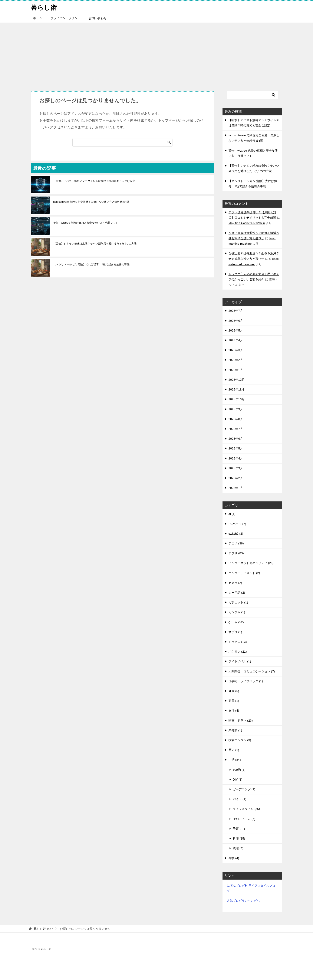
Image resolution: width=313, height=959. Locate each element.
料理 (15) (239, 838)
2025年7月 (235, 429)
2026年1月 (235, 370)
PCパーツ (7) (237, 523)
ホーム (37, 18)
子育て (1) (239, 828)
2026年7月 (235, 310)
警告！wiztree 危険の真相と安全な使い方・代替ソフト (85, 222)
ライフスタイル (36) (246, 809)
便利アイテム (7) (244, 819)
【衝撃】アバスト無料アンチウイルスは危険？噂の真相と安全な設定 (94, 180)
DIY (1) (237, 779)
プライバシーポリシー (65, 18)
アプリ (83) (236, 553)
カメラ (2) (235, 582)
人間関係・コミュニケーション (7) (251, 671)
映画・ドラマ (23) (240, 720)
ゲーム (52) (236, 622)
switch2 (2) (235, 533)
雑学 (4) (233, 858)
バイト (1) (239, 799)
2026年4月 (235, 340)
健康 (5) (233, 691)
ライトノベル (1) (239, 661)
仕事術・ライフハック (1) (245, 681)
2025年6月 (235, 438)
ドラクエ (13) (237, 641)
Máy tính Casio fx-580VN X (246, 223)
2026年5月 (235, 330)
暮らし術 (44, 7)
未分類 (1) (235, 730)
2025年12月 (236, 379)
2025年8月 (235, 419)
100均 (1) (239, 769)
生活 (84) (234, 759)
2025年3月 (235, 468)
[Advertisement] (156, 54)
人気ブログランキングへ (243, 900)
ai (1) (231, 513)
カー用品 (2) (236, 592)
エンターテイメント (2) (244, 573)
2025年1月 (235, 488)
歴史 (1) (233, 750)
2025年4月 (235, 458)
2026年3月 (235, 350)
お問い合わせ (98, 18)
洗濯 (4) (238, 848)
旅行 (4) (233, 710)
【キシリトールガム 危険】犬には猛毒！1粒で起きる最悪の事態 (91, 264)
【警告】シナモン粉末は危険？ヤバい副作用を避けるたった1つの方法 (95, 243)
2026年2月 (235, 360)
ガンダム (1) (236, 612)
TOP (43, 928)
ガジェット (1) (238, 602)
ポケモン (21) (237, 651)
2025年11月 (236, 389)
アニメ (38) (236, 543)
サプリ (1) (235, 632)
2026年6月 (235, 320)
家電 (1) (233, 700)
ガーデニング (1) (244, 789)
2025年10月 (236, 399)
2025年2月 (235, 478)
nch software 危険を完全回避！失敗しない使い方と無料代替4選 (91, 201)
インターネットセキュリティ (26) (251, 563)
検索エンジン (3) (239, 740)
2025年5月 (235, 448)
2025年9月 (235, 409)
